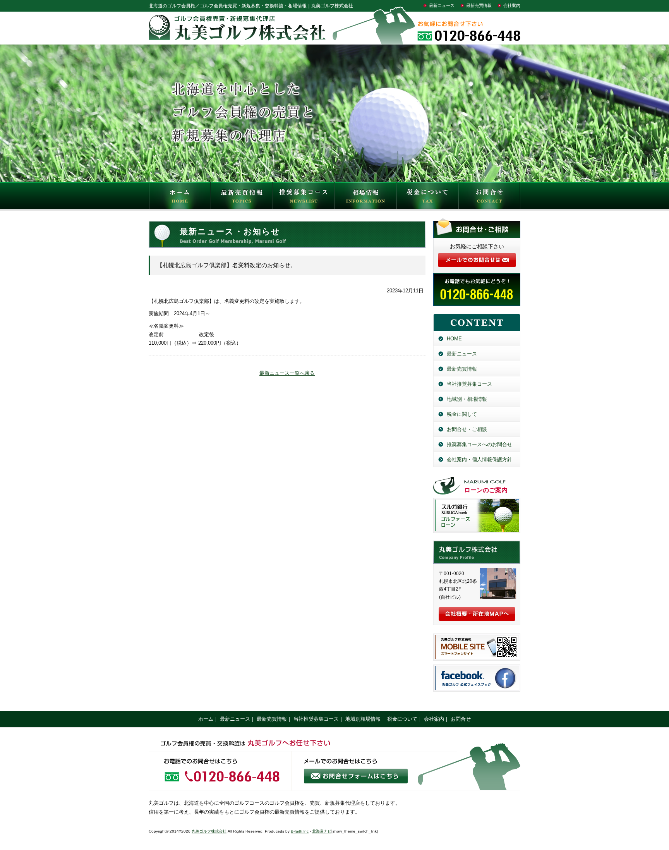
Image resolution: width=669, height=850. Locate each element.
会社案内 (511, 5)
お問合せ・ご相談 (467, 429)
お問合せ (489, 197)
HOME (180, 197)
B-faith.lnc (300, 831)
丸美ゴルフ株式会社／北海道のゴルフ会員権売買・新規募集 (476, 552)
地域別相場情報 (363, 719)
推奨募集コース (303, 197)
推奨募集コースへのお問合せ (479, 444)
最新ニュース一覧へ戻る (287, 373)
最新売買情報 (479, 5)
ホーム (205, 719)
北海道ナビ (321, 831)
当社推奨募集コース (469, 384)
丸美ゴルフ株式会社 (209, 831)
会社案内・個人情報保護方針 (479, 459)
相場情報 (365, 197)
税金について (427, 197)
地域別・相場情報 (467, 399)
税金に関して (462, 414)
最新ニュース (442, 5)
